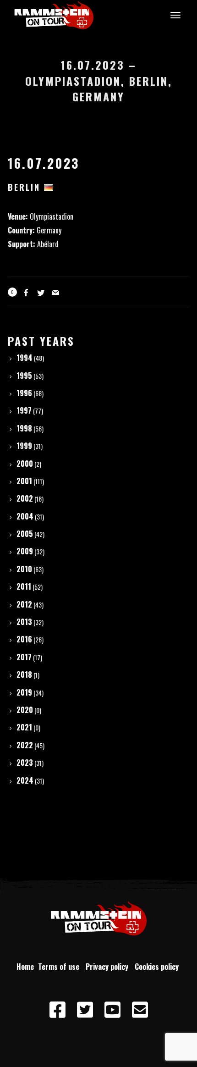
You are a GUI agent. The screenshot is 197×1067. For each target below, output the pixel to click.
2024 (24, 780)
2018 (24, 674)
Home (25, 966)
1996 (24, 392)
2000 (24, 463)
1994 (24, 357)
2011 (23, 586)
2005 (24, 533)
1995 (24, 375)
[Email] (140, 1010)
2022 (24, 745)
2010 (24, 569)
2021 (24, 727)
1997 (24, 410)
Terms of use (60, 966)
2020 (24, 709)
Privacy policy (109, 966)
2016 (24, 639)
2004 (24, 516)
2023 (24, 762)
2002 (24, 498)
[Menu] (174, 14)
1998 (24, 428)
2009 (24, 551)
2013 (24, 621)
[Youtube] (112, 1010)
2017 (24, 657)
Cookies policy (158, 966)
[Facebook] (57, 1010)
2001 (24, 481)
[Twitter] (85, 1010)
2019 (24, 692)
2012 (24, 604)
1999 (24, 445)
